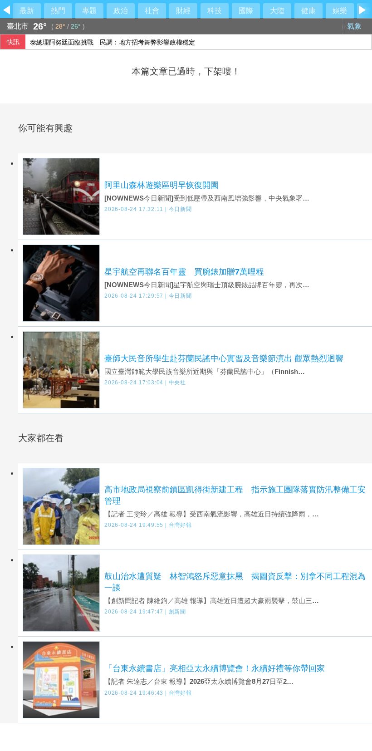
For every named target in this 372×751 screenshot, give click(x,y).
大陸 (277, 11)
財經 (183, 11)
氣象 (355, 26)
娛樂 (340, 11)
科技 (214, 11)
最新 (27, 11)
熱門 (58, 11)
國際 (246, 11)
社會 (152, 11)
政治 (120, 11)
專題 (89, 11)
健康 (308, 11)
